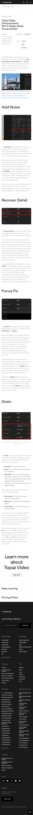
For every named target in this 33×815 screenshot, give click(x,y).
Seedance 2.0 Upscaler (23, 714)
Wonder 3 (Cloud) (6, 765)
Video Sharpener (6, 702)
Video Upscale (7, 692)
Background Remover (8, 711)
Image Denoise (6, 730)
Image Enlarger (6, 742)
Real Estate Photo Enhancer (6, 723)
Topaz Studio (5, 640)
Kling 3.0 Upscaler (24, 710)
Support (21, 667)
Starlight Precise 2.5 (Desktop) (7, 763)
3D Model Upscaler (7, 713)
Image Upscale (6, 728)
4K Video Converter (7, 695)
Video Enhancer (6, 699)
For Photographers (24, 738)
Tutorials (23, 41)
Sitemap (4, 682)
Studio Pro (4, 649)
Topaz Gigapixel (6, 647)
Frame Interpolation (7, 708)
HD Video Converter (7, 697)
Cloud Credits (23, 651)
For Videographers (24, 740)
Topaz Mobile (22, 642)
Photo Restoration (7, 718)
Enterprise (4, 651)
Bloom (21, 649)
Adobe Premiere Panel (25, 647)
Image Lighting (6, 737)
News (20, 670)
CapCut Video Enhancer (23, 722)
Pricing (21, 674)
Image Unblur (5, 726)
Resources (22, 679)
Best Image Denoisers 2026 (25, 697)
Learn (20, 672)
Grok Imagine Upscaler (22, 728)
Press (20, 681)
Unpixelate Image (6, 715)
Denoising (23, 47)
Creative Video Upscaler (23, 704)
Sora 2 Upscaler (23, 716)
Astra (20, 644)
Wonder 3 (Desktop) (7, 768)
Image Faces (5, 735)
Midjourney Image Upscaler (24, 735)
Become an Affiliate (7, 675)
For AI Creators (23, 742)
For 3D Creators (23, 747)
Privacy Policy (5, 680)
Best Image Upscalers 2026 (25, 693)
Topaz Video (27, 34)
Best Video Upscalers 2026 (24, 701)
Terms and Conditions (8, 678)
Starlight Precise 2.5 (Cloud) (7, 759)
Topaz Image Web (24, 640)
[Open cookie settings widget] (30, 812)
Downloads (22, 676)
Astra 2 (3, 770)
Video (22, 44)
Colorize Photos (6, 720)
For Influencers (23, 745)
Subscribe (25, 625)
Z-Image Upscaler (24, 725)
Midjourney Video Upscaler (24, 732)
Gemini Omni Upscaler (22, 708)
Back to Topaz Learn (8, 6)
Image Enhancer (6, 740)
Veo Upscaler (22, 719)
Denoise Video (6, 706)
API (3, 654)
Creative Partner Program (6, 671)
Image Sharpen (6, 733)
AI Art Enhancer (6, 744)
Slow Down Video (6, 704)
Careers (4, 667)
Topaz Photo (5, 644)
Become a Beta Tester (8, 673)
